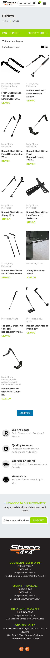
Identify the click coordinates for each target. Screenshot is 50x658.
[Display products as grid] (42, 47)
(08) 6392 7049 (25, 566)
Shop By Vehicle (37, 33)
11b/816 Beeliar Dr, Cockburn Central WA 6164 (25, 576)
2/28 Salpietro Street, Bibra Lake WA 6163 (25, 618)
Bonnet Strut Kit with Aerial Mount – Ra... (11, 391)
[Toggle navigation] (44, 4)
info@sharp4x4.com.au (25, 572)
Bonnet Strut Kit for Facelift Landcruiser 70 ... (12, 154)
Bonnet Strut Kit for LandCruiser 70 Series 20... (37, 215)
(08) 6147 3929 (25, 589)
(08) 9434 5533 (25, 612)
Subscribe (38, 520)
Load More (25, 412)
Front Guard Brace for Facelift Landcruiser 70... (11, 95)
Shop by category (14, 41)
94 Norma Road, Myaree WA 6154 (25, 599)
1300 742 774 (25, 569)
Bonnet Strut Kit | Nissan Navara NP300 (35, 93)
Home (5, 21)
